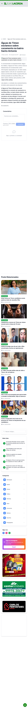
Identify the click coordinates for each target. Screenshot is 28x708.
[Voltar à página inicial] (25, 705)
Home (4, 39)
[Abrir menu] (2, 3)
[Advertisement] (14, 22)
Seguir (14, 547)
